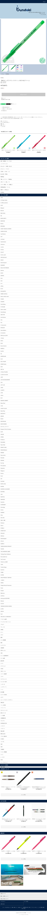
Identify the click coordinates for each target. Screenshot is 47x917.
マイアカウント (3, 901)
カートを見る (26, 901)
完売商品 (2, 77)
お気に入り (14, 104)
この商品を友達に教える (5, 107)
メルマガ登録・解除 (41, 907)
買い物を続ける (4, 110)
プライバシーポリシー (34, 907)
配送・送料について (14, 907)
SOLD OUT (23, 94)
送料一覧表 (3, 766)
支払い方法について (8, 907)
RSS (22, 908)
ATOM (24, 908)
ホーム (3, 907)
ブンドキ (20, 914)
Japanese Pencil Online (24, 914)
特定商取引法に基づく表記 (5, 99)
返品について (3, 98)
